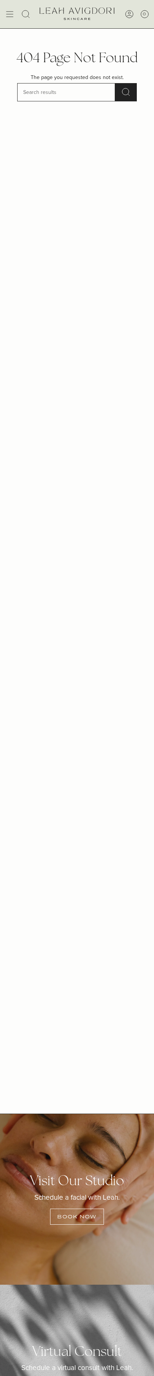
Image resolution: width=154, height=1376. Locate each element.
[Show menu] (9, 14)
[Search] (126, 92)
